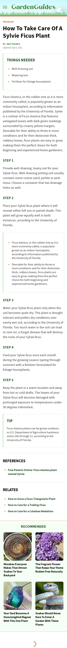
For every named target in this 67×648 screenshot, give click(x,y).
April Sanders (13, 44)
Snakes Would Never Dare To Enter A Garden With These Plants (48, 619)
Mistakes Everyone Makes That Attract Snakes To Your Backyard (15, 569)
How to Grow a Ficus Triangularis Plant (31, 499)
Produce (8, 22)
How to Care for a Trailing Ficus (27, 505)
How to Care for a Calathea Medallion (30, 511)
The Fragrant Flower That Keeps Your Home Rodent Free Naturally (49, 568)
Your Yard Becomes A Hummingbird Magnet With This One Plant (17, 617)
